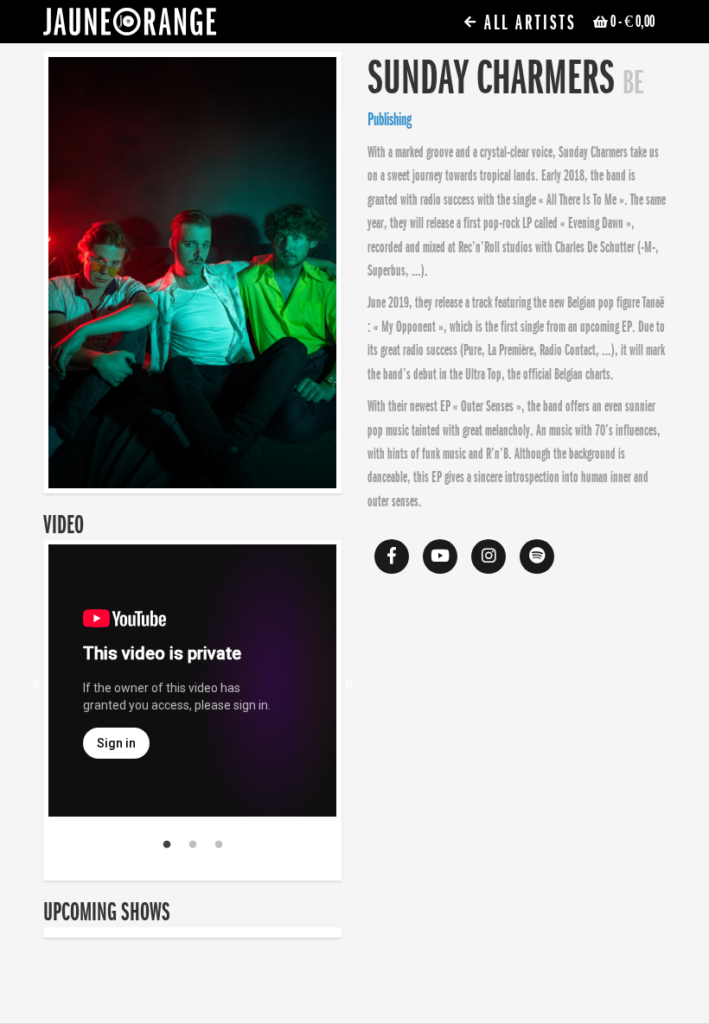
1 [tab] (167, 845)
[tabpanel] (192, 684)
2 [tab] (192, 845)
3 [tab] (218, 845)
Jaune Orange (129, 26)
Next (349, 684)
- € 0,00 (632, 21)
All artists (527, 22)
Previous (35, 684)
